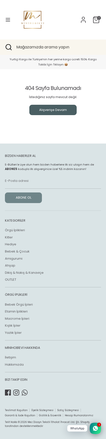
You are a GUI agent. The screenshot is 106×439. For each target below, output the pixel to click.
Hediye (10, 244)
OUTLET (10, 279)
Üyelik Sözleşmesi (42, 410)
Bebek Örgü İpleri (19, 304)
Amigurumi (13, 258)
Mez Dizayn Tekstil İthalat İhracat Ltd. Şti (53, 422)
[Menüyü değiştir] (8, 20)
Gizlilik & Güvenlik (50, 415)
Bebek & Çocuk (17, 251)
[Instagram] (16, 393)
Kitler (9, 237)
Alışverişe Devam (53, 109)
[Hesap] (83, 17)
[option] (53, 62)
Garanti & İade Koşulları (20, 415)
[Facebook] (8, 393)
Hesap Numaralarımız (79, 415)
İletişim (10, 357)
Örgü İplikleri (15, 230)
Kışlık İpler (12, 325)
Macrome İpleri (17, 318)
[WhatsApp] (25, 393)
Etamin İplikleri (16, 311)
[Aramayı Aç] (8, 47)
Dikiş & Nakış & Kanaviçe (24, 272)
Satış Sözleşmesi (68, 410)
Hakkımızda (14, 364)
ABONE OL (23, 197)
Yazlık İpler (13, 332)
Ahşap (10, 265)
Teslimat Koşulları (16, 410)
